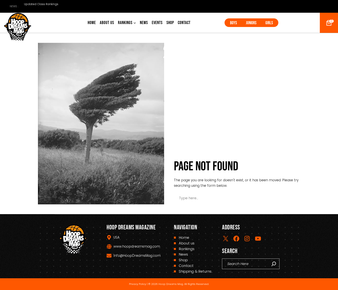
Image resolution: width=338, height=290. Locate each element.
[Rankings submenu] (134, 23)
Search (286, 198)
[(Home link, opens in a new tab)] (17, 27)
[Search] (274, 264)
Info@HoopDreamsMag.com (137, 255)
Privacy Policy (137, 284)
